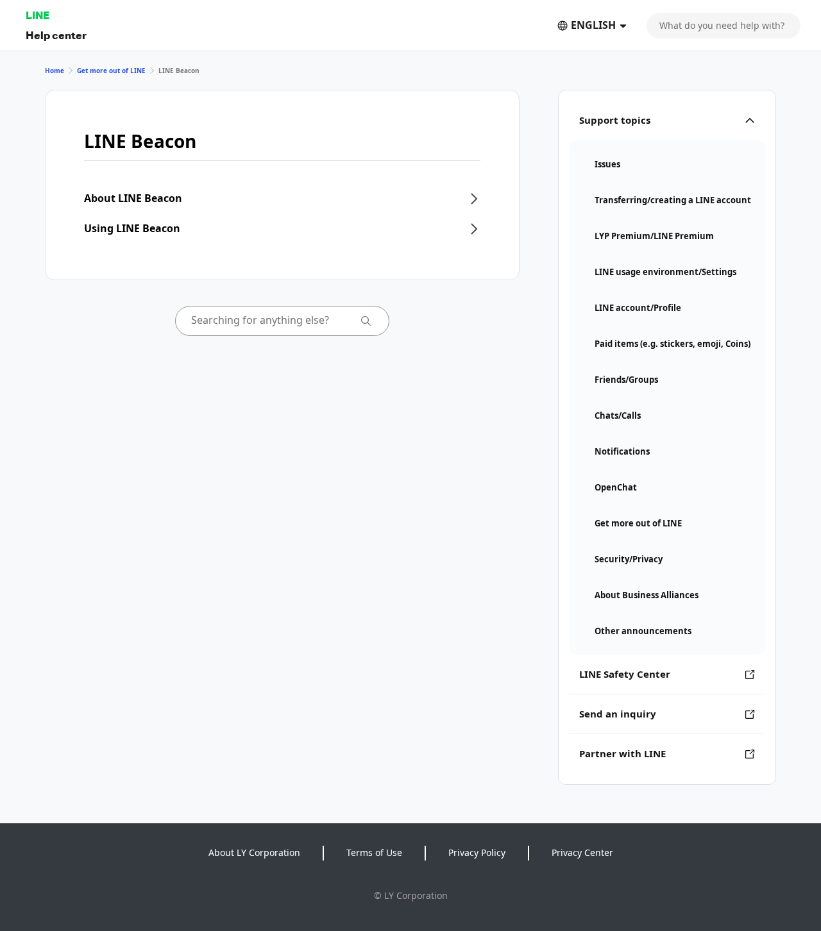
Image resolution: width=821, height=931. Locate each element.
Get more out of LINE (111, 70)
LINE (37, 15)
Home (54, 70)
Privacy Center (582, 852)
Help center (56, 35)
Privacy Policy (476, 852)
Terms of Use (374, 852)
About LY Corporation (254, 852)
